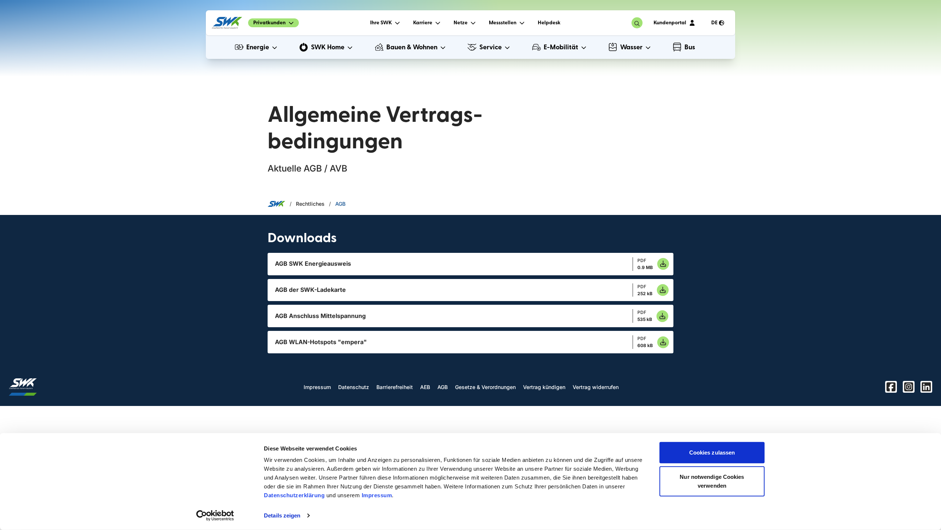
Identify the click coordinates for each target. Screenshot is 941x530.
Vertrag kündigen (544, 387)
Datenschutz (353, 387)
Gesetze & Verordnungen (485, 387)
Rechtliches (310, 204)
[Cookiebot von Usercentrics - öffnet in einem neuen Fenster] (215, 515)
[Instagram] (909, 387)
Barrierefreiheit (394, 387)
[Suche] (637, 22)
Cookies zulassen (712, 452)
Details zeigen (282, 515)
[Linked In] (926, 387)
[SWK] (227, 23)
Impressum (377, 495)
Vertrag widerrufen (596, 387)
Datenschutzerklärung (294, 495)
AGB (340, 204)
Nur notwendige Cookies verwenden (712, 480)
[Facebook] (891, 387)
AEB (425, 387)
